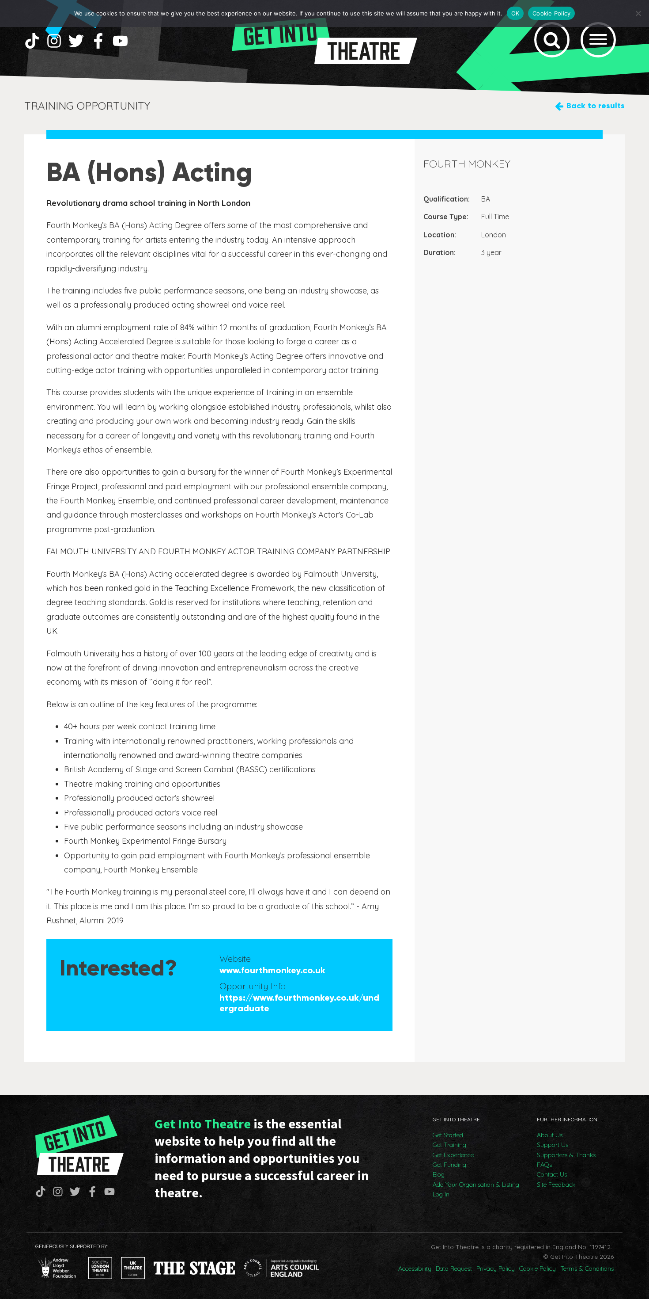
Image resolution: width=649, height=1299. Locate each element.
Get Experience (453, 1155)
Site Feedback (556, 1185)
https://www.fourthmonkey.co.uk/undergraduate (299, 1002)
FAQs (544, 1165)
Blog (439, 1174)
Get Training (449, 1145)
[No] (638, 13)
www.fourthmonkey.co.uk (272, 970)
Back (595, 105)
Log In (441, 1194)
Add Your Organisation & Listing (476, 1185)
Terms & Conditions (587, 1268)
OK (515, 13)
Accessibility (414, 1268)
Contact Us (552, 1174)
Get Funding (449, 1165)
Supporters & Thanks (566, 1155)
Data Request (454, 1268)
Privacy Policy (495, 1268)
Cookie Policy (537, 1268)
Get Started (448, 1135)
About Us (549, 1135)
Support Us (552, 1145)
